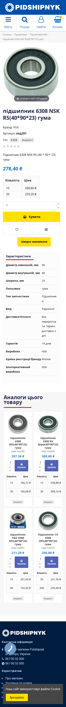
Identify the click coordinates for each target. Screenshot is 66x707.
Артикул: (9, 133)
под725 (51, 547)
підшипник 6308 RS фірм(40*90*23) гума (48, 442)
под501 (20, 547)
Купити (34, 217)
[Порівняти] (21, 430)
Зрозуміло (17, 697)
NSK (16, 127)
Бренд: (7, 127)
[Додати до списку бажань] (17, 229)
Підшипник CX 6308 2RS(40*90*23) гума (48, 539)
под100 (20, 451)
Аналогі (27, 140)
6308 (14, 140)
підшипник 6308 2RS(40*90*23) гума (18, 442)
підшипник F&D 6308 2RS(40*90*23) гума (18, 539)
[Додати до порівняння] (46, 229)
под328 (51, 451)
